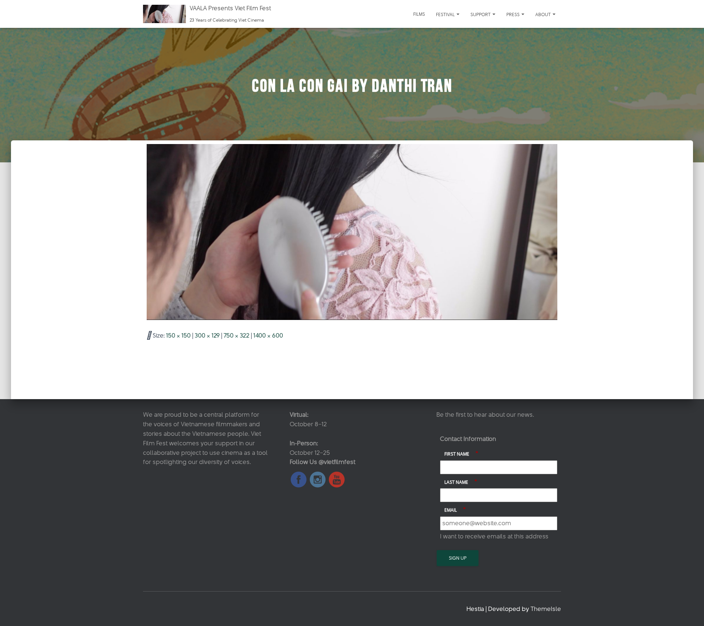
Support (481, 14)
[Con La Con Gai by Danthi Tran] (352, 231)
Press (513, 14)
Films (419, 14)
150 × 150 (178, 335)
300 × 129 (207, 335)
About (543, 14)
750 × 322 (236, 335)
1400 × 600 (268, 335)
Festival (446, 14)
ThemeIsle (546, 608)
